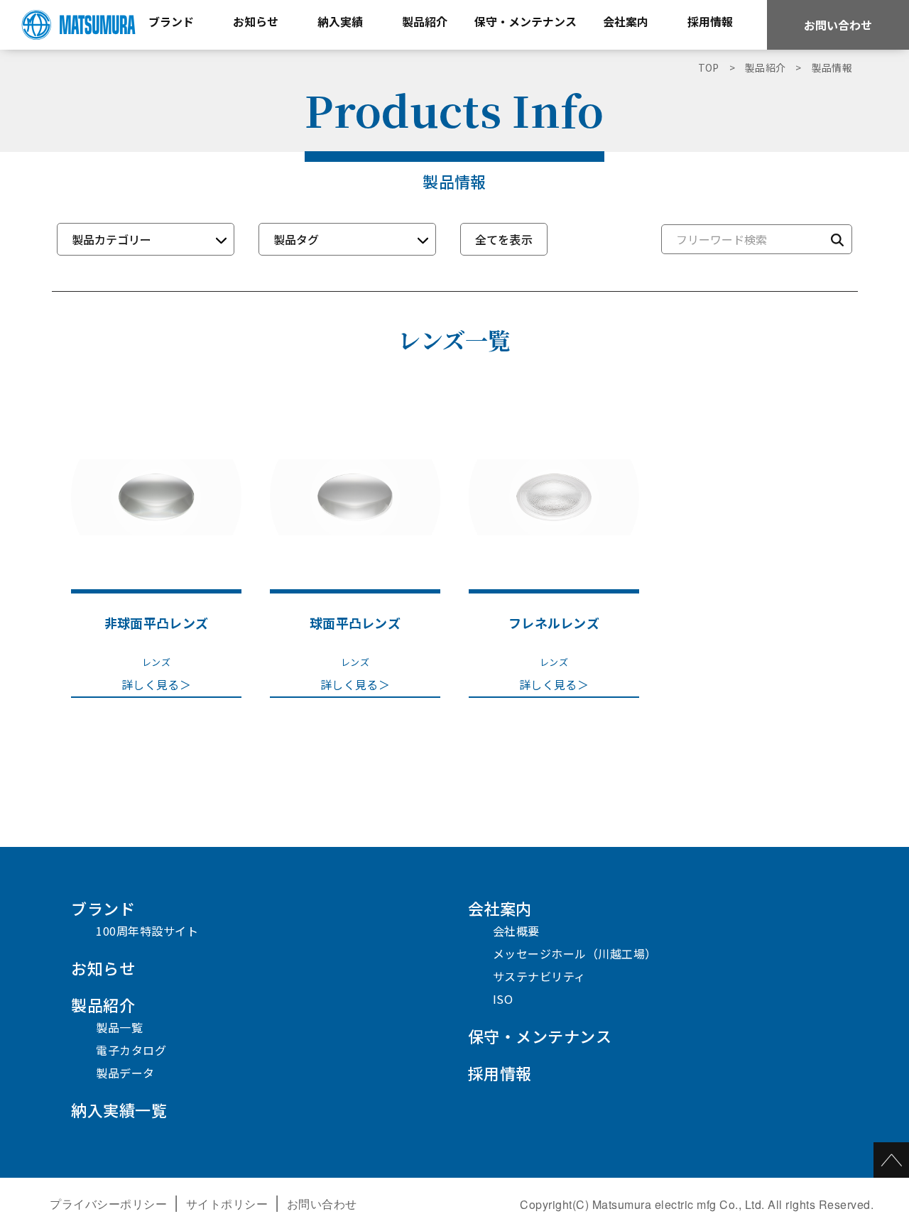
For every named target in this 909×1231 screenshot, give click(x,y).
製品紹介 (103, 1004)
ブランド (103, 908)
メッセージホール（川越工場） (575, 953)
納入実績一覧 (119, 1109)
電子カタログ (131, 1049)
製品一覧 (119, 1027)
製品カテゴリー (111, 239)
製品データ (125, 1072)
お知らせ (103, 967)
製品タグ (296, 239)
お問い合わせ (838, 24)
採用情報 (500, 1072)
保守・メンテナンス (540, 1035)
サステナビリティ (539, 976)
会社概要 (516, 930)
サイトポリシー (227, 1204)
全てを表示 (504, 239)
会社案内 (500, 908)
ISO (503, 998)
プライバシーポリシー (108, 1204)
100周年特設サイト (147, 930)
